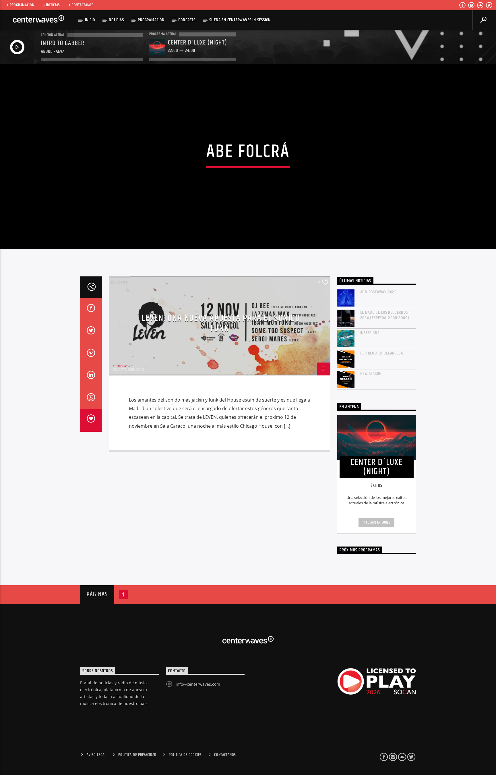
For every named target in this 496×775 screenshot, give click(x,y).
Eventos (119, 282)
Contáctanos (83, 5)
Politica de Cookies (185, 755)
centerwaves (123, 365)
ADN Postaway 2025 (378, 292)
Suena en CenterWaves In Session (240, 20)
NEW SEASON (371, 373)
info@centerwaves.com (198, 684)
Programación (22, 5)
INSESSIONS (369, 333)
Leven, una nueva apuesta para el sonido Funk (221, 323)
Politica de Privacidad (137, 755)
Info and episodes (376, 522)
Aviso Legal (96, 755)
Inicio (90, 20)
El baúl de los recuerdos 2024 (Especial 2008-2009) (384, 315)
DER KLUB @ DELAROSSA (381, 353)
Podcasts (186, 20)
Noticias (53, 5)
